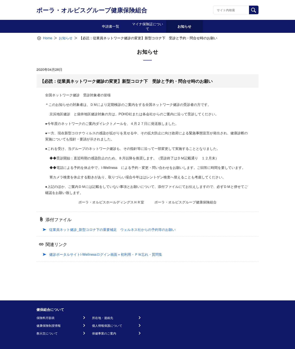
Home (47, 37)
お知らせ (66, 37)
